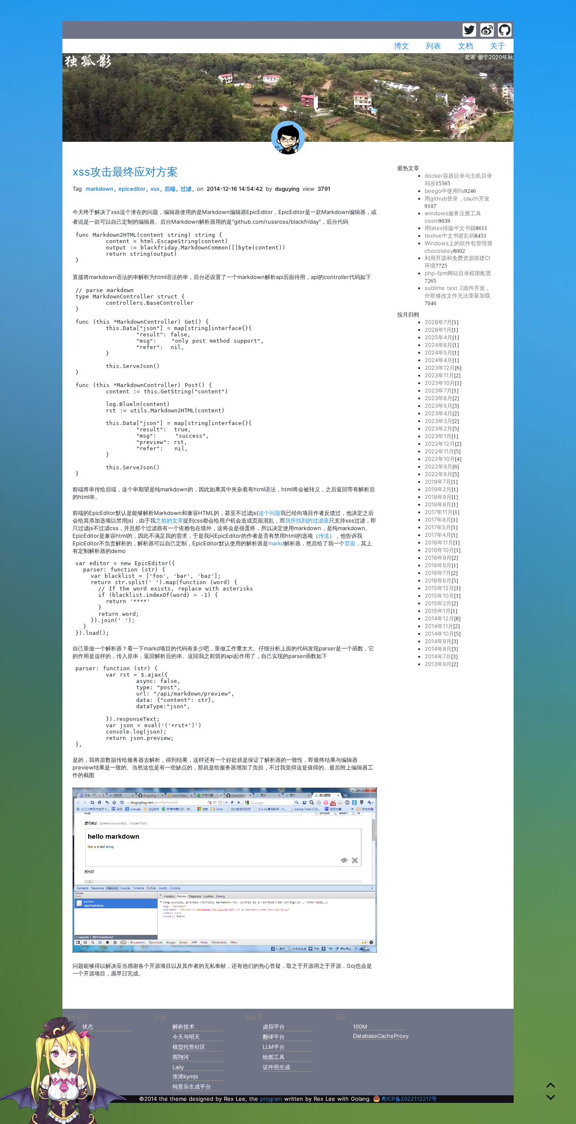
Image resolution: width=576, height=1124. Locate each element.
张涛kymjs (185, 1076)
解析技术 (183, 1026)
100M (360, 1026)
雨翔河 (180, 1057)
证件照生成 (276, 1067)
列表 (433, 45)
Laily (178, 1067)
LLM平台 (274, 1046)
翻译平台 (274, 1036)
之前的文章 (169, 520)
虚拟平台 (274, 1026)
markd (276, 543)
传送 (323, 535)
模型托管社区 (188, 1046)
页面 (350, 543)
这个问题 (269, 512)
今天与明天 (186, 1036)
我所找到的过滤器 (307, 520)
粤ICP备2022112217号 (409, 1098)
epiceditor (131, 188)
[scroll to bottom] (550, 1097)
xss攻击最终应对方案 (125, 171)
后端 (169, 188)
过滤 (185, 188)
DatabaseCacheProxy (378, 1035)
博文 (401, 45)
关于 (497, 45)
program (271, 1098)
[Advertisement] (450, 799)
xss (155, 188)
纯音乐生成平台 (191, 1086)
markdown (99, 188)
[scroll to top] (550, 1086)
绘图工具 (274, 1057)
